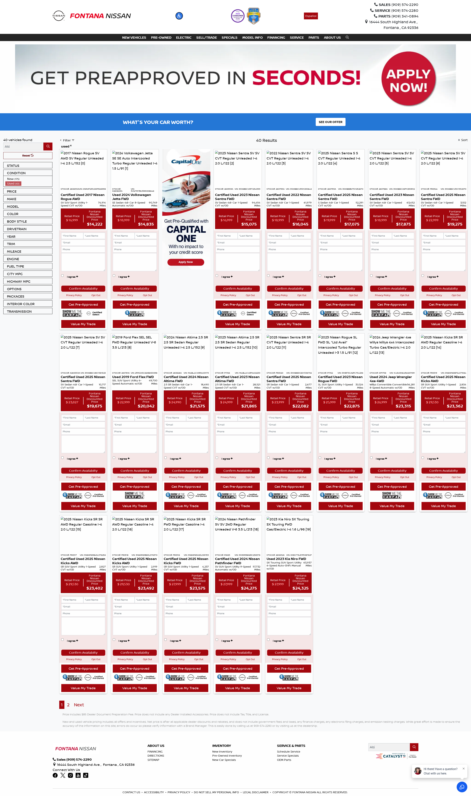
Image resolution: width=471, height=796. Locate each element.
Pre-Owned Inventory (227, 756)
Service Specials (288, 756)
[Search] (47, 146)
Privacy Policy (74, 295)
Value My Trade (83, 323)
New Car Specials (224, 760)
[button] (179, 16)
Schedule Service (288, 751)
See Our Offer (330, 122)
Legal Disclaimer (255, 792)
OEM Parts (284, 760)
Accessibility (154, 792)
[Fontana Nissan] (92, 15)
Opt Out (95, 295)
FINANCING (155, 751)
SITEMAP (153, 760)
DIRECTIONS (156, 756)
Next (79, 705)
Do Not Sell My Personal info (216, 792)
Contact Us (131, 792)
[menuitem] (28, 179)
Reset (26, 155)
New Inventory (222, 751)
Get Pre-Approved (83, 304)
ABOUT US (156, 746)
